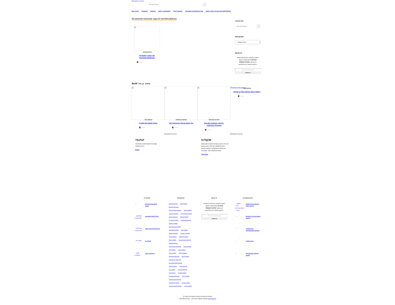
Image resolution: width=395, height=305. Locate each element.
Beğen (137, 150)
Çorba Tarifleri (188, 286)
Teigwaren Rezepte (174, 276)
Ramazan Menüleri (174, 256)
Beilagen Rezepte (174, 207)
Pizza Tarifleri (172, 253)
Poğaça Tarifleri (183, 253)
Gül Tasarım (212, 299)
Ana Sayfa (135, 11)
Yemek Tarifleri (186, 283)
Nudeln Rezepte (173, 243)
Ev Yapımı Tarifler (173, 220)
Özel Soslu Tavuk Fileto (152, 229)
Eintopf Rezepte (173, 217)
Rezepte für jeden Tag (175, 260)
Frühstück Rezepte (214, 119)
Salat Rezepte (183, 266)
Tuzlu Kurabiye (150, 253)
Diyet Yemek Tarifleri (186, 214)
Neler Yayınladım (164, 11)
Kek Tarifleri (184, 230)
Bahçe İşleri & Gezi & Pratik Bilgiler (218, 11)
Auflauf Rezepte (173, 204)
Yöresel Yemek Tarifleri (175, 286)
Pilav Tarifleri (181, 250)
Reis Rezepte (185, 256)
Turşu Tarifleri (185, 276)
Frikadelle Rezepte (186, 220)
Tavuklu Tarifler (182, 273)
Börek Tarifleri (188, 210)
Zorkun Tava (250, 241)
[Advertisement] (197, 179)
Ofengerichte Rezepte (175, 246)
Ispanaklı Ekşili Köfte (152, 216)
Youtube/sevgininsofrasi (194, 11)
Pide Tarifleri (247, 88)
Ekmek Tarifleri (184, 217)
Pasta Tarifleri (187, 246)
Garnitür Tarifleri (173, 223)
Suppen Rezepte (147, 52)
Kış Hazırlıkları (173, 237)
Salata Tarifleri (173, 266)
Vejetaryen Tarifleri (174, 283)
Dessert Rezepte (173, 214)
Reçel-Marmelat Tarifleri (175, 263)
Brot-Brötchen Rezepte (175, 210)
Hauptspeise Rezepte (175, 227)
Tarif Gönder (177, 11)
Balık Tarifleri (183, 204)
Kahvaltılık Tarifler (181, 119)
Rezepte (145, 11)
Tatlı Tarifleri (148, 119)
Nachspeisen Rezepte (185, 240)
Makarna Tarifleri (183, 237)
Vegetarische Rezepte (175, 279)
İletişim (153, 11)
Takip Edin (204, 154)
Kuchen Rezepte (173, 233)
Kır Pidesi (148, 241)
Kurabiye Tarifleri (185, 233)
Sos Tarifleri (172, 270)
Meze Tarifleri (172, 240)
